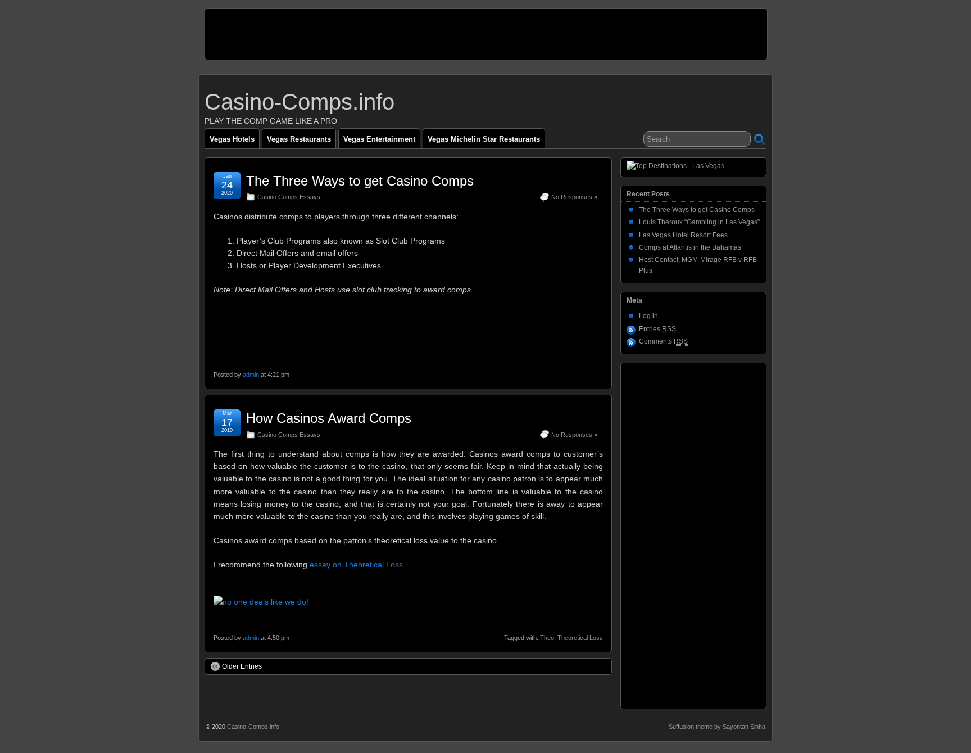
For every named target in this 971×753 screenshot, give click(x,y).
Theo (547, 637)
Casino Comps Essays (288, 196)
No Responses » (574, 196)
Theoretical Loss (580, 637)
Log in (648, 316)
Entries (657, 329)
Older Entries (242, 666)
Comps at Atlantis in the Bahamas (690, 247)
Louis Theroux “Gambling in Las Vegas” (699, 222)
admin (251, 374)
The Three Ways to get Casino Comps (360, 180)
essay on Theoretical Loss (356, 564)
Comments (663, 341)
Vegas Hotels (232, 139)
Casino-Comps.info (299, 101)
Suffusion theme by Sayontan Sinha (717, 726)
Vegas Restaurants (299, 139)
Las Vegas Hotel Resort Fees (683, 235)
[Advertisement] (409, 34)
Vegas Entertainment (379, 139)
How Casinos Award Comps (328, 418)
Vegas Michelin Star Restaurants (484, 139)
